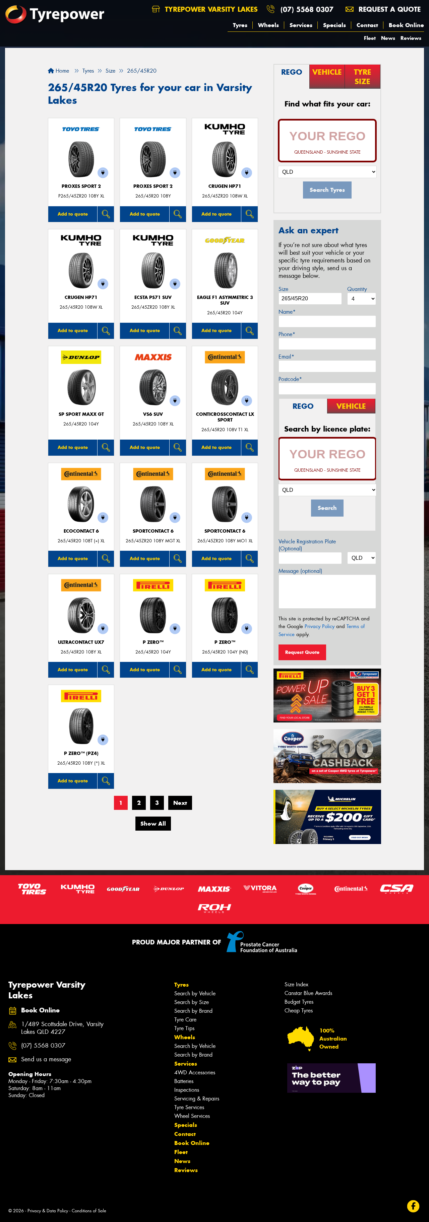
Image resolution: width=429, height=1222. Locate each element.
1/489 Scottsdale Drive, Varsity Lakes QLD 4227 (62, 1028)
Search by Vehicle (195, 993)
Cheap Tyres (299, 1010)
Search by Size (191, 1002)
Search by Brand (193, 1010)
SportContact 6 (153, 531)
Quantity (357, 289)
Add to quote (73, 214)
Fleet (370, 38)
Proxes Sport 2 (81, 186)
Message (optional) (300, 571)
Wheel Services (192, 1116)
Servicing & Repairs (196, 1098)
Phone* (287, 334)
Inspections (186, 1089)
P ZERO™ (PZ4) (81, 753)
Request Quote (302, 652)
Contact (367, 25)
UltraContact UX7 (81, 642)
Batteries (183, 1081)
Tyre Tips (184, 1028)
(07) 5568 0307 (307, 9)
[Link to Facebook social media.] (413, 1206)
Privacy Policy (319, 626)
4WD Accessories (194, 1072)
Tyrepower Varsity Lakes (210, 9)
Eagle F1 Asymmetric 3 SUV (225, 300)
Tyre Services (189, 1107)
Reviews (411, 38)
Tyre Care (185, 1019)
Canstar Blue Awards (308, 993)
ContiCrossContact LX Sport (225, 417)
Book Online (406, 25)
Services (301, 25)
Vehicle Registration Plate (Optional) (307, 545)
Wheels (268, 25)
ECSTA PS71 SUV (153, 297)
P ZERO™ (153, 642)
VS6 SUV (153, 414)
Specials (334, 25)
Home (61, 70)
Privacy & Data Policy (47, 1211)
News (388, 38)
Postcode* (290, 379)
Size (283, 289)
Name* (287, 311)
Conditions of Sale (89, 1211)
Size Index (296, 984)
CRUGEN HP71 (224, 186)
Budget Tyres (299, 1001)
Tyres (240, 25)
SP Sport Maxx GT (81, 414)
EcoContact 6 (81, 531)
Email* (286, 356)
